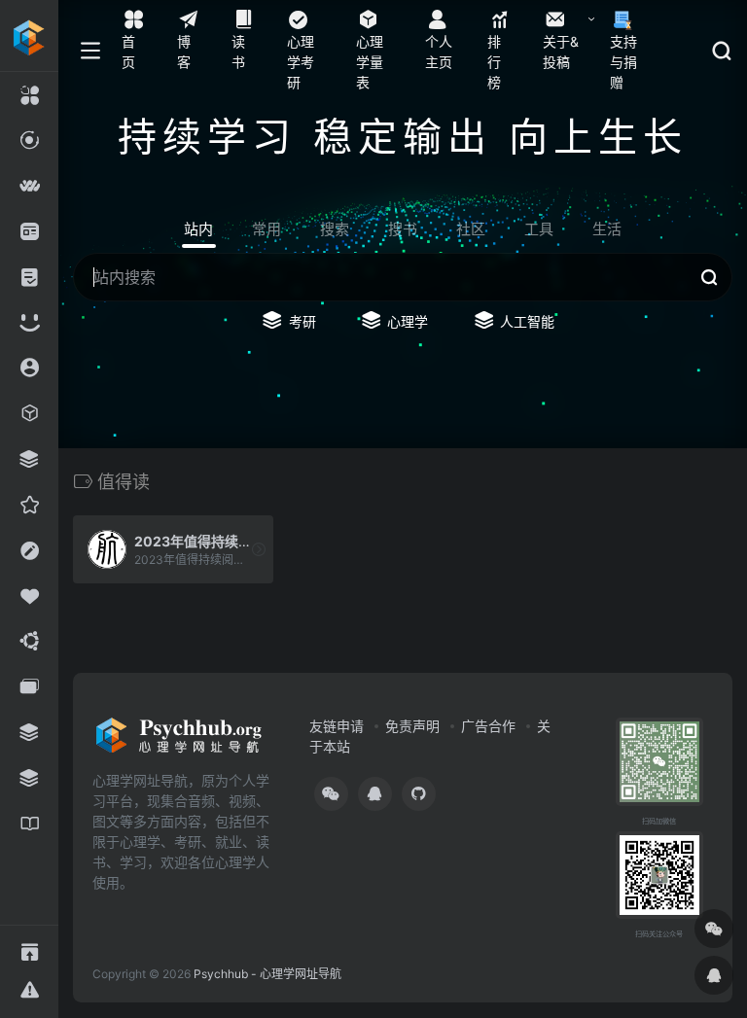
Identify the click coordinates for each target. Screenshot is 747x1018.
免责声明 (412, 726)
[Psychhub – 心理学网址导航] (179, 742)
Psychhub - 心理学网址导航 (267, 973)
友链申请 (336, 726)
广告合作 (488, 726)
